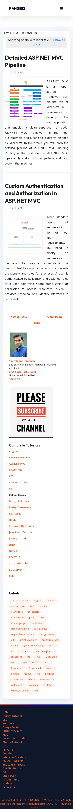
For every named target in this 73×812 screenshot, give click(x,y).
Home (36, 322)
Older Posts (54, 316)
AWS (32, 606)
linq (28, 656)
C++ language (18, 623)
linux (38, 656)
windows (47, 684)
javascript (16, 656)
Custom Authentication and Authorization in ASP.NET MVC (34, 193)
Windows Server (20, 690)
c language (17, 611)
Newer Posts (19, 316)
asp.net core (18, 606)
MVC (20, 72)
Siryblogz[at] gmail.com (22, 371)
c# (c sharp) (34, 611)
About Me (14, 378)
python (15, 673)
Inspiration (24, 651)
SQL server (17, 679)
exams (14, 645)
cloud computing (20, 628)
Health (52, 645)
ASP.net (51, 600)
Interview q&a (42, 651)
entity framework (51, 639)
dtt (14, 72)
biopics (43, 606)
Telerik (31, 679)
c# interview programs (23, 617)
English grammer (28, 639)
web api (33, 684)
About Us (36, 807)
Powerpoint (35, 668)
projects (50, 668)
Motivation (51, 656)
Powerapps (17, 668)
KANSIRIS (17, 8)
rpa (38, 673)
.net (13, 600)
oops (48, 662)
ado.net (24, 600)
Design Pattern (47, 634)
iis (12, 651)
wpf (36, 690)
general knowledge (33, 645)
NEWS (24, 662)
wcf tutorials (17, 684)
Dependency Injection (23, 634)
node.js (36, 662)
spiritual (49, 673)
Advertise (66, 803)
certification (37, 623)
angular (37, 600)
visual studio (47, 679)
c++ (42, 617)
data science (40, 628)
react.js (28, 673)
